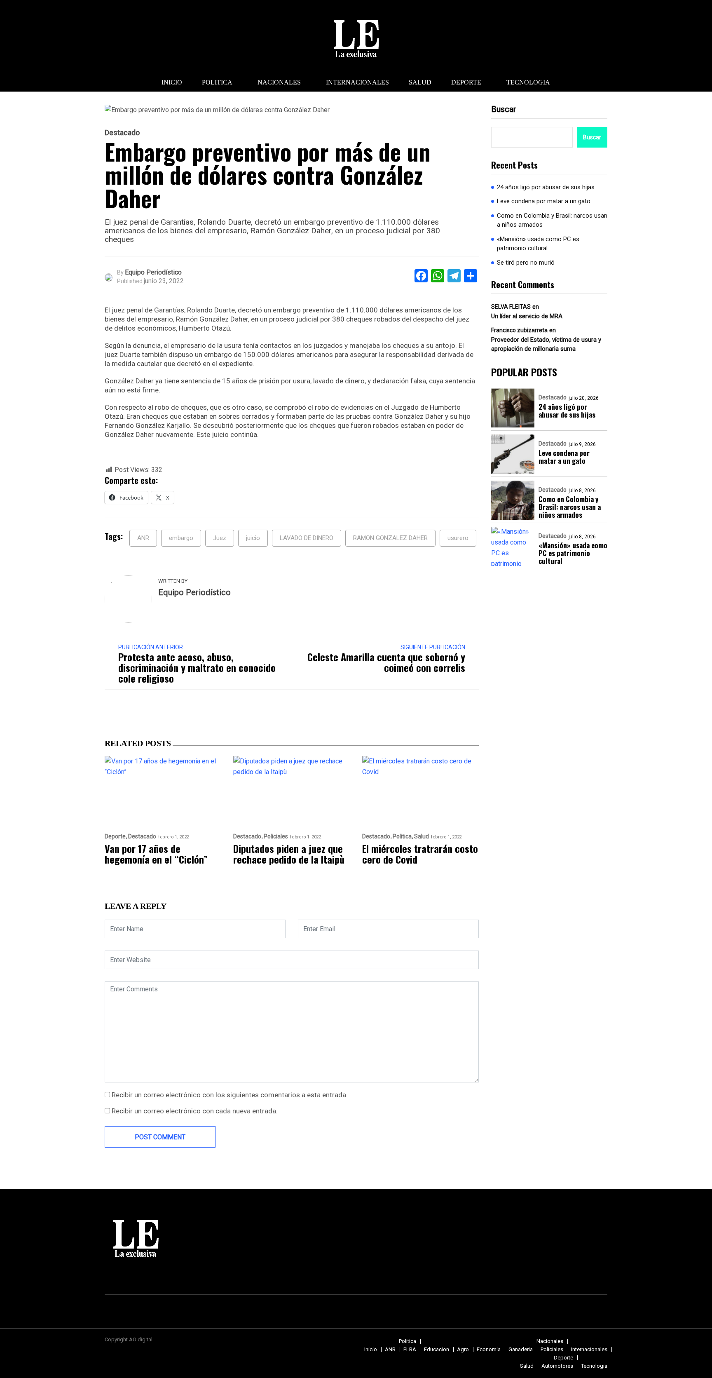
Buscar (503, 109)
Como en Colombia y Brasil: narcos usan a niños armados (552, 220)
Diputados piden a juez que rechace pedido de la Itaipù (288, 853)
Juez (219, 538)
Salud (420, 82)
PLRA (409, 1349)
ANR (143, 538)
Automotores (557, 1366)
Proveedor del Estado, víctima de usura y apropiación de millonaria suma (546, 344)
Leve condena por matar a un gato (543, 201)
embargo (181, 538)
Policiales (276, 836)
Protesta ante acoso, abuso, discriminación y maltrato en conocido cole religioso (197, 667)
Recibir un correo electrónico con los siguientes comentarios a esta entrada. (230, 1095)
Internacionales (357, 82)
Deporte (466, 82)
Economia (489, 1349)
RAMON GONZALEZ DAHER (390, 538)
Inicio (172, 82)
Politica (217, 82)
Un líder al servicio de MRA (526, 316)
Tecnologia (528, 82)
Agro (463, 1349)
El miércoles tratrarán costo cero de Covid (420, 853)
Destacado (122, 133)
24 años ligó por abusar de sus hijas (546, 187)
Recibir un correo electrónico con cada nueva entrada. (195, 1111)
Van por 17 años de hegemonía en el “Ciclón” (156, 853)
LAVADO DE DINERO (306, 538)
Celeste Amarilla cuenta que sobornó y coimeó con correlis (386, 662)
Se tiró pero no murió (526, 262)
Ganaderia (520, 1349)
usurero (457, 538)
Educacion (436, 1349)
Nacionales (279, 82)
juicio (253, 538)
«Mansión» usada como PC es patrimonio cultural (538, 243)
